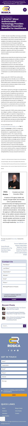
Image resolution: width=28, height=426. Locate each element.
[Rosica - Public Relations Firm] (6, 9)
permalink (3, 240)
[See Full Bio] (24, 222)
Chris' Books (18, 411)
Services (4, 411)
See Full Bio (20, 222)
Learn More (20, 3)
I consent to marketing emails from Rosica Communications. (12, 295)
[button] (25, 10)
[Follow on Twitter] (14, 350)
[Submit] (24, 325)
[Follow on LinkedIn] (17, 350)
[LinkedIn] (14, 229)
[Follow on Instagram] (11, 350)
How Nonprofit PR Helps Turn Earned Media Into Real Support (16, 308)
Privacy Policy (4, 421)
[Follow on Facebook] (8, 350)
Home (3, 17)
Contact (17, 413)
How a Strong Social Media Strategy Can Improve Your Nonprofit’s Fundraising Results (15, 318)
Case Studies (5, 416)
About (3, 408)
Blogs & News (18, 408)
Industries (4, 413)
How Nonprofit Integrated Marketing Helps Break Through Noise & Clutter (15, 313)
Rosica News (8, 17)
